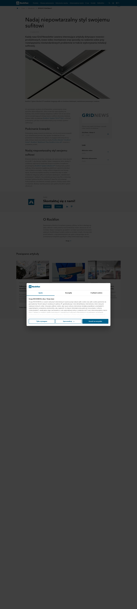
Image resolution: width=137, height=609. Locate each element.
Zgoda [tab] (40, 293)
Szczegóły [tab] (68, 293)
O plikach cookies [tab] (96, 293)
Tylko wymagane (41, 321)
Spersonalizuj (67, 321)
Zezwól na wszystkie (95, 321)
